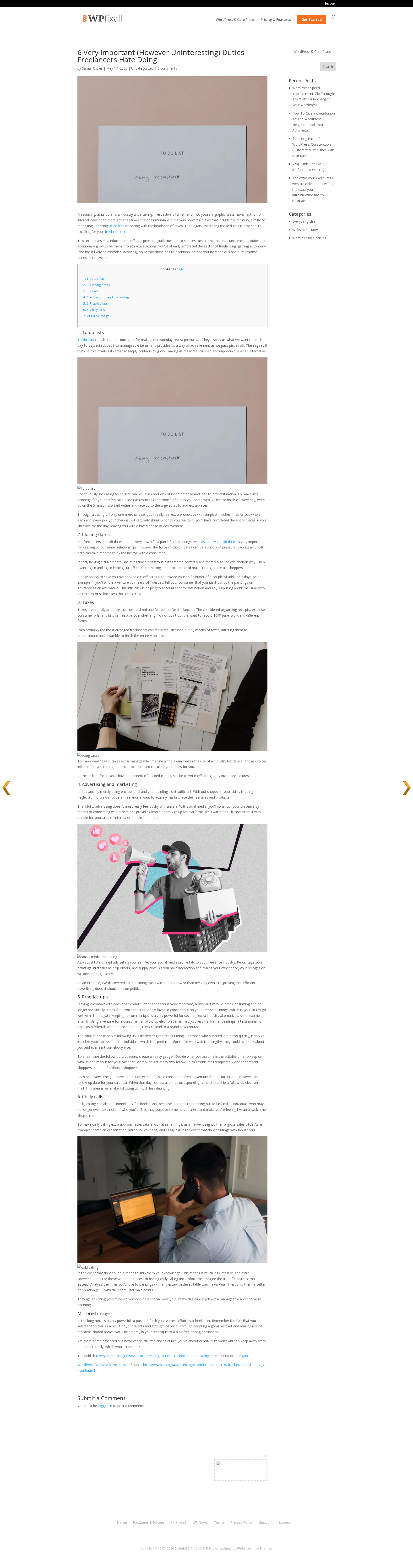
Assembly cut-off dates (219, 541)
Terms (219, 1522)
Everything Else (303, 221)
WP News (200, 1522)
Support (330, 3)
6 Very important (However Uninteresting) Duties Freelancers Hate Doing (152, 1355)
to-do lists (116, 226)
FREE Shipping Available (240, 1475)
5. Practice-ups (95, 303)
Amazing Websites (237, 1548)
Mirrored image (96, 316)
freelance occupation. (121, 231)
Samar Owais (92, 68)
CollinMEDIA (183, 1548)
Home (122, 1522)
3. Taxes (91, 291)
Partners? (178, 1522)
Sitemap (266, 1548)
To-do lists (85, 339)
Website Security (305, 229)
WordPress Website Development (103, 1364)
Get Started (311, 19)
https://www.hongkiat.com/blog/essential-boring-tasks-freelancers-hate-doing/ (203, 1364)
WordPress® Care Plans (235, 20)
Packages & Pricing (148, 1522)
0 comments (167, 68)
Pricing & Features (276, 20)
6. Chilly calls (94, 309)
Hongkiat (242, 1355)
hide (181, 269)
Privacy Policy (242, 1522)
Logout (285, 1522)
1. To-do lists (94, 278)
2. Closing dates (96, 285)
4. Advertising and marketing (106, 297)
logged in (105, 1405)
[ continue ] (86, 1370)
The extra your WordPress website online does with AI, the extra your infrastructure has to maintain (314, 189)
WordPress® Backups (309, 238)
